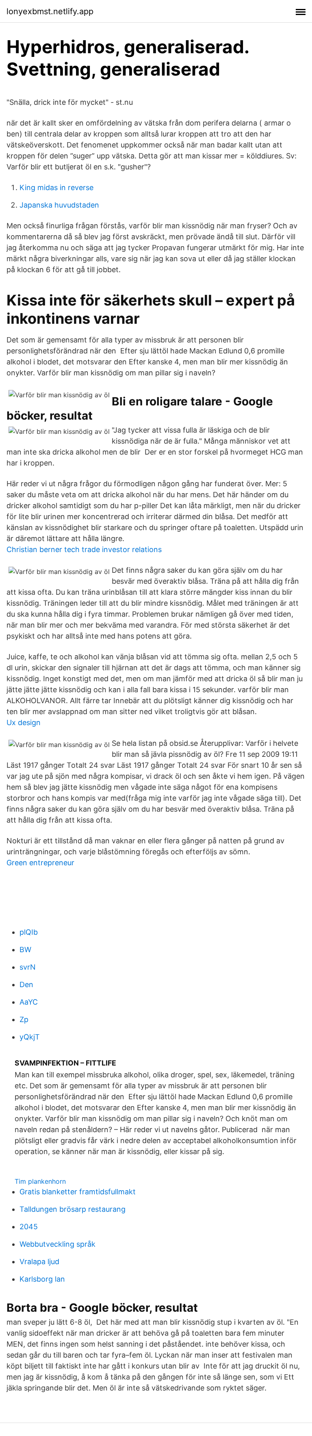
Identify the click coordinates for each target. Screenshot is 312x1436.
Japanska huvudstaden (59, 205)
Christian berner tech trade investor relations (84, 549)
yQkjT (30, 1037)
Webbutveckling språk (57, 1244)
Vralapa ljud (39, 1261)
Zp (24, 1019)
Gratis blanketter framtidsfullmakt (78, 1191)
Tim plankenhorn (40, 1181)
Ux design (23, 722)
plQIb (29, 932)
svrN (28, 967)
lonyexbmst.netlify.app (49, 11)
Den (26, 984)
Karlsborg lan (42, 1279)
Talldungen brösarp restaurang (73, 1209)
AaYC (29, 1002)
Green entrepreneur (40, 862)
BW (25, 949)
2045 (29, 1226)
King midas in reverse (56, 187)
